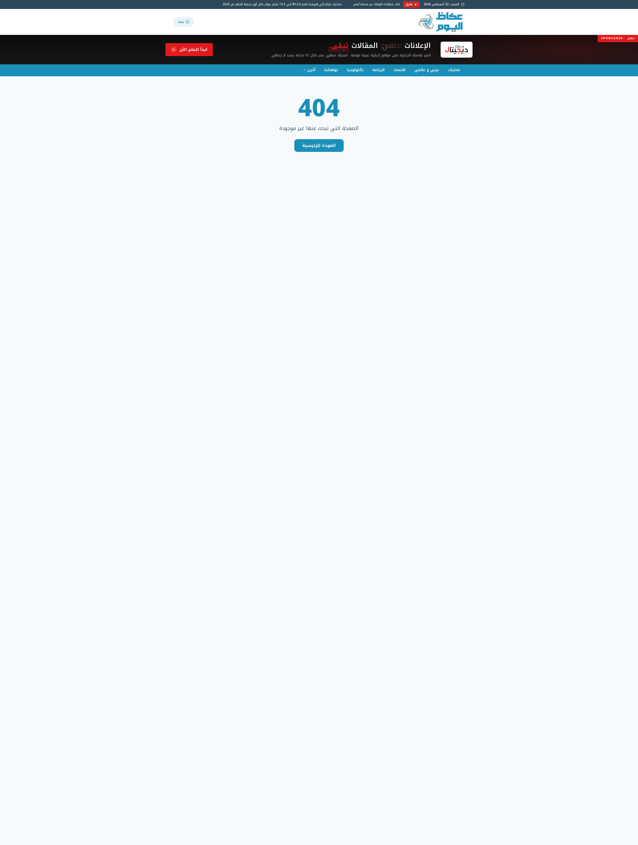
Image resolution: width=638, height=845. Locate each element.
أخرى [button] (311, 69)
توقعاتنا (331, 69)
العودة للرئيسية (319, 145)
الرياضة (378, 69)
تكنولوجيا (355, 69)
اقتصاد (399, 69)
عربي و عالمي (426, 69)
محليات (454, 69)
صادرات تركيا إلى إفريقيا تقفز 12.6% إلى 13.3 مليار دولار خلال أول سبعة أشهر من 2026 (287, 4)
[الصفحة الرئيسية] (441, 22)
